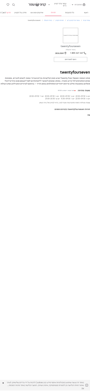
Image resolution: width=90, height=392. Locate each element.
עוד (82, 388)
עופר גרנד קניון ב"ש (73, 20)
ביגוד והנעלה (48, 20)
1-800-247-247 (76, 53)
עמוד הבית (86, 20)
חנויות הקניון (59, 20)
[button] (88, 115)
